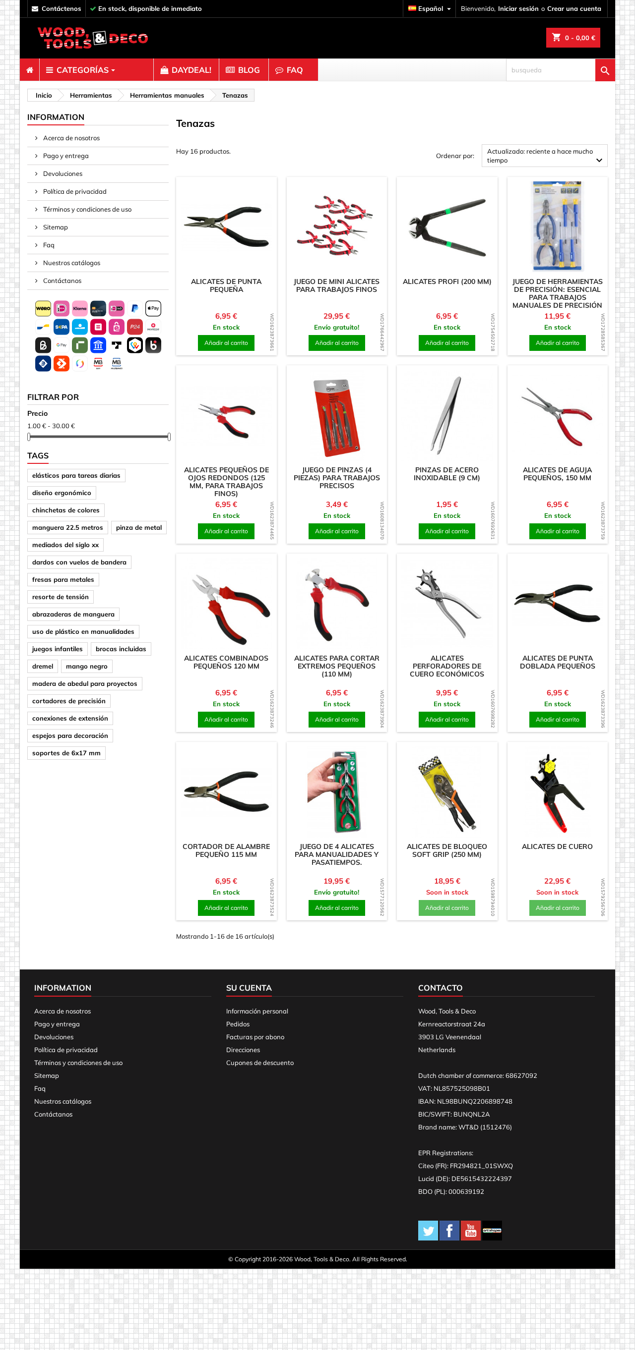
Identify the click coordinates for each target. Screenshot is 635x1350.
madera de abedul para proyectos (84, 683)
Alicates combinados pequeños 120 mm (226, 662)
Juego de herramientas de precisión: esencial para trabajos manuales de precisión (557, 293)
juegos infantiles (57, 649)
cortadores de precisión (69, 701)
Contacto (440, 988)
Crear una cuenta (574, 8)
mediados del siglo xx (65, 545)
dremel (42, 666)
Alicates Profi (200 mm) (447, 281)
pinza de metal (139, 527)
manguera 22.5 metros (67, 527)
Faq (48, 245)
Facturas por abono (255, 1037)
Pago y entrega (65, 156)
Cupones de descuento (260, 1063)
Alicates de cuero (557, 846)
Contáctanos (61, 280)
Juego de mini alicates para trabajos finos (337, 285)
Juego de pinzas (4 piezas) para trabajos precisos (337, 477)
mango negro (87, 666)
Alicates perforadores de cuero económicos (447, 666)
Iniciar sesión (518, 8)
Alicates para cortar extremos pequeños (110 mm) (337, 666)
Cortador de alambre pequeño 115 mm (226, 850)
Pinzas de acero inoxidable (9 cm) (447, 473)
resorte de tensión (60, 597)
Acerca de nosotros (71, 138)
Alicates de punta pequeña (226, 285)
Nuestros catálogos (71, 263)
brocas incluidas (121, 649)
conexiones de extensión (70, 718)
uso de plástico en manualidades (83, 631)
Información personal (257, 1011)
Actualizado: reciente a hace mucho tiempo (546, 157)
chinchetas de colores (66, 510)
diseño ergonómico (61, 493)
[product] (226, 227)
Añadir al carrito (226, 342)
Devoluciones (62, 173)
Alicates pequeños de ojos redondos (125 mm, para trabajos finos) (226, 481)
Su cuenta (249, 988)
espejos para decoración (70, 735)
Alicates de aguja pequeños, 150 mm (557, 473)
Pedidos (238, 1024)
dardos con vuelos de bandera (79, 562)
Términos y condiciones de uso (86, 209)
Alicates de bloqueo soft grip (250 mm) (447, 850)
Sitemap (55, 227)
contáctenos (61, 8)
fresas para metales (63, 579)
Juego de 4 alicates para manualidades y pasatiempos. (337, 854)
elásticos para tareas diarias (76, 475)
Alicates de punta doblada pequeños (557, 662)
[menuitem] (29, 70)
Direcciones (243, 1050)
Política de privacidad (74, 191)
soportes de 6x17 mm (66, 753)
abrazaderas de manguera (73, 614)
